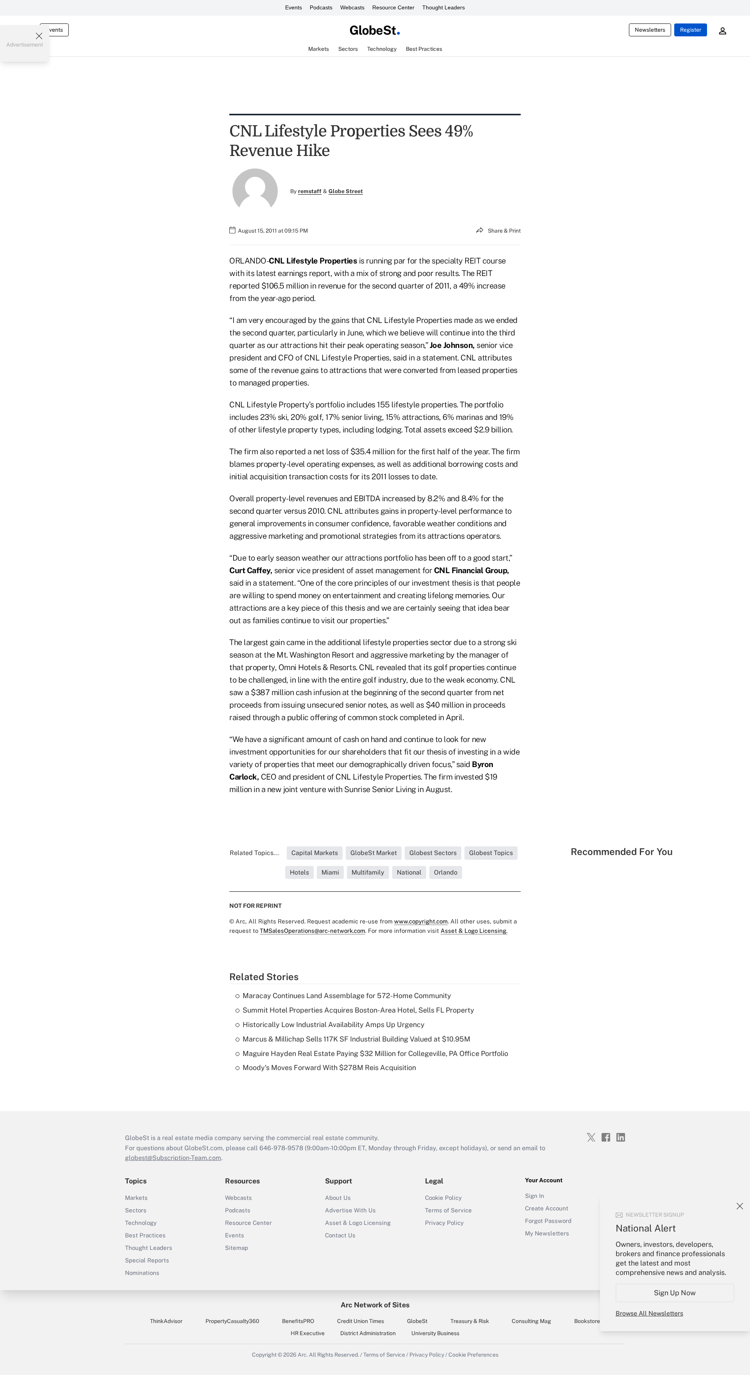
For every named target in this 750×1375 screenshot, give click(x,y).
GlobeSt (417, 1321)
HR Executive (308, 1333)
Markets (136, 1197)
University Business (435, 1333)
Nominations (142, 1272)
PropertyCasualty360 (232, 1321)
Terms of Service (448, 1210)
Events (293, 7)
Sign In (534, 1195)
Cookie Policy (443, 1197)
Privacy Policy (444, 1222)
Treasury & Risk (469, 1321)
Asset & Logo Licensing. (474, 930)
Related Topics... (254, 853)
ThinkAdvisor (166, 1321)
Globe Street (346, 191)
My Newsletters (547, 1233)
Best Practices (145, 1235)
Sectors (135, 1210)
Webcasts (352, 7)
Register (690, 30)
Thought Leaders (443, 7)
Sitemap (236, 1247)
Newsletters (650, 30)
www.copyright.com (421, 921)
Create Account (546, 1208)
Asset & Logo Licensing (358, 1222)
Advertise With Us (350, 1210)
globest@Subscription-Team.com (173, 1158)
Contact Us (340, 1235)
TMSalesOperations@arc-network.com (312, 930)
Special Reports (147, 1260)
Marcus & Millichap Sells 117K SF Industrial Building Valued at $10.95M (356, 1039)
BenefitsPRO (298, 1321)
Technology (141, 1222)
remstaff (309, 191)
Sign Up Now (675, 1293)
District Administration (368, 1333)
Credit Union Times (360, 1321)
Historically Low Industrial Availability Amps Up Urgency (334, 1024)
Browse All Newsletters (649, 1313)
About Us (338, 1197)
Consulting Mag (531, 1321)
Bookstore (587, 1321)
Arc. (303, 1355)
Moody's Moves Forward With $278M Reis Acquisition (329, 1067)
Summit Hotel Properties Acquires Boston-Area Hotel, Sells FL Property (358, 1010)
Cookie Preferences (473, 1355)
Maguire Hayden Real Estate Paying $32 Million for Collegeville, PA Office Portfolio (375, 1053)
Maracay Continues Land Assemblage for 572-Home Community (347, 995)
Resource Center (393, 7)
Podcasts (321, 7)
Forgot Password (548, 1220)
